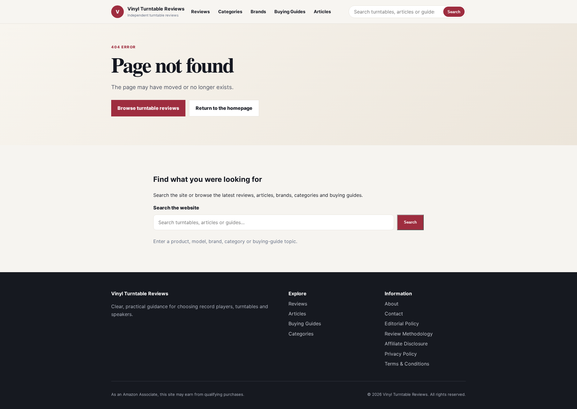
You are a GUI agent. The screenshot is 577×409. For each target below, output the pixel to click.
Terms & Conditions (407, 364)
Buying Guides (289, 11)
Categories (230, 11)
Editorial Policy (402, 323)
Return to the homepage (224, 108)
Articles (322, 11)
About (391, 304)
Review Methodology (409, 334)
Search (453, 12)
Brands (258, 11)
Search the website (176, 208)
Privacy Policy (401, 354)
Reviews (200, 11)
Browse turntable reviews (148, 108)
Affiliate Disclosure (406, 344)
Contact (394, 314)
